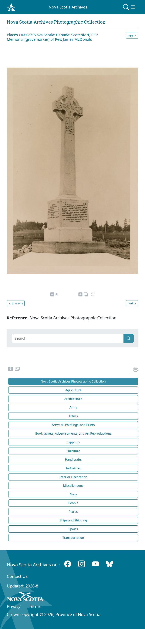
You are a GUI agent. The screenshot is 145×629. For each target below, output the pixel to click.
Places (73, 512)
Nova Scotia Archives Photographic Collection (73, 381)
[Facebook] (67, 563)
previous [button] (17, 303)
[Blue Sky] (109, 563)
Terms (35, 606)
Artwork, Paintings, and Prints (73, 425)
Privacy (13, 606)
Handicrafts (73, 459)
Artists (73, 416)
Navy (73, 494)
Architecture (73, 399)
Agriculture (73, 390)
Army (73, 407)
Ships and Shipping (73, 520)
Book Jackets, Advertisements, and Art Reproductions (73, 433)
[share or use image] (17, 369)
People (73, 503)
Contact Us (17, 576)
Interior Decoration (73, 477)
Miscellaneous (73, 485)
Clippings (73, 442)
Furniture (73, 451)
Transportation (73, 538)
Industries (73, 468)
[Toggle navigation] (129, 7)
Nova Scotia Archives (68, 7)
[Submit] (128, 338)
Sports (73, 529)
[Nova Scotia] (25, 597)
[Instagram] (81, 563)
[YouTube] (95, 563)
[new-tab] (10, 369)
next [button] (131, 35)
